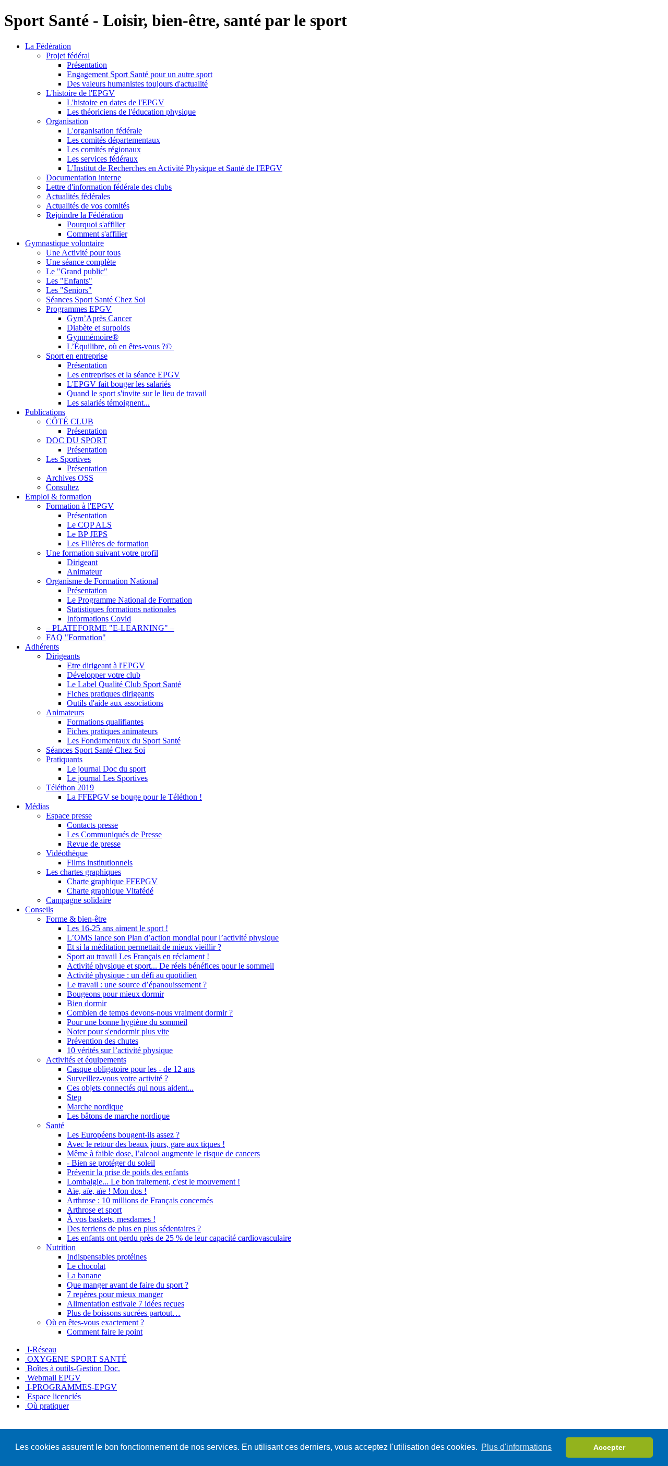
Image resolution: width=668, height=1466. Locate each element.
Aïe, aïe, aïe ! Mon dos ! (107, 1191)
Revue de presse (94, 843)
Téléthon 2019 (70, 787)
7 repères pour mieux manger (115, 1294)
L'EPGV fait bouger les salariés (119, 384)
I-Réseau (40, 1349)
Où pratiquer (47, 1405)
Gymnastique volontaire (64, 243)
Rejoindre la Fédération (84, 215)
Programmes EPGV (79, 308)
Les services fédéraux (102, 158)
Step (74, 1097)
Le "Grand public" (77, 271)
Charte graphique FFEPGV (112, 881)
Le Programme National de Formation (129, 599)
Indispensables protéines (107, 1256)
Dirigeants (63, 656)
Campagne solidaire (78, 900)
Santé (55, 1125)
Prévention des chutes (102, 1040)
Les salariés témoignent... (108, 402)
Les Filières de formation (108, 543)
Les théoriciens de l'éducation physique (131, 111)
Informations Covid (99, 618)
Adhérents (42, 646)
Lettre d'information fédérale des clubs (109, 186)
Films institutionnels (100, 862)
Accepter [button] (609, 1447)
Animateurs (65, 712)
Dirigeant (82, 562)
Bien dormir (86, 1003)
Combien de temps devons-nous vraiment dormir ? (150, 1012)
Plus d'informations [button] (516, 1447)
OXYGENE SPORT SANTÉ (76, 1358)
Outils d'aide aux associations (115, 703)
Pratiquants (64, 759)
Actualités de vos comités (87, 205)
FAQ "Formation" (76, 637)
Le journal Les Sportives (107, 778)
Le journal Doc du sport (106, 768)
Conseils (39, 909)
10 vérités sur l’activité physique (120, 1050)
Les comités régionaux (104, 149)
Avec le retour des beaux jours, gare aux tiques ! (146, 1144)
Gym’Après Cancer (99, 318)
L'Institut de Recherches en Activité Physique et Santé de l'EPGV (174, 168)
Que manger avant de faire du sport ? (127, 1284)
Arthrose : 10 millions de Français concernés (140, 1200)
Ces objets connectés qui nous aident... (130, 1087)
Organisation (67, 121)
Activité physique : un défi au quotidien (132, 975)
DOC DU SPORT (76, 440)
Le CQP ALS (89, 524)
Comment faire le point (104, 1331)
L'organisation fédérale (104, 130)
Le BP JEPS (87, 534)
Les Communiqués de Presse (114, 834)
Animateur (84, 571)
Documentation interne (83, 177)
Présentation (87, 64)
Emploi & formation (58, 496)
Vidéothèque (67, 853)
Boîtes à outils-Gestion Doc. (72, 1368)
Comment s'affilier (97, 233)
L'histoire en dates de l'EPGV (115, 102)
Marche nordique (95, 1106)
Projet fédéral (68, 55)
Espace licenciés (53, 1396)
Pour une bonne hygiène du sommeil (127, 1022)
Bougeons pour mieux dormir (115, 993)
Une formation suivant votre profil (102, 552)
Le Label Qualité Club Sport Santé (124, 684)
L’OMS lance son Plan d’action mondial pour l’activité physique (173, 937)
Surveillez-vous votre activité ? (117, 1078)
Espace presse (69, 815)
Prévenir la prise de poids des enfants (127, 1172)
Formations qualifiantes (105, 721)
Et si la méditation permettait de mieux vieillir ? (144, 947)
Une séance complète (81, 262)
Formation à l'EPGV (80, 506)
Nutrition (61, 1247)
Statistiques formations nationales (121, 609)
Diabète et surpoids (98, 327)
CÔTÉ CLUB (69, 421)
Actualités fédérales (78, 196)
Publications (45, 412)
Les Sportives (68, 459)
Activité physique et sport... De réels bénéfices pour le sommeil (170, 965)
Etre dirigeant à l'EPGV (106, 665)
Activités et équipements (86, 1059)
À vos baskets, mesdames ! (111, 1219)
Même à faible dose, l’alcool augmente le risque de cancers (163, 1153)
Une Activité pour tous (83, 252)
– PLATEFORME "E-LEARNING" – (110, 628)
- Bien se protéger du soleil (111, 1162)
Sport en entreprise (77, 355)
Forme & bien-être (76, 918)
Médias (37, 806)
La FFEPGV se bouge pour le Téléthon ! (134, 796)
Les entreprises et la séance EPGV (123, 374)
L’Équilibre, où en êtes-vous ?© (120, 346)
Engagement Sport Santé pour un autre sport (139, 74)
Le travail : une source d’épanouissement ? (137, 984)
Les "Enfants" (69, 280)
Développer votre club (103, 674)
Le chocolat (86, 1266)
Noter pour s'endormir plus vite (118, 1031)
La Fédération (48, 46)
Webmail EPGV (53, 1377)
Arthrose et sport (94, 1209)
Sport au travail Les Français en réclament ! (138, 956)
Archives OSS (69, 477)
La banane (84, 1275)
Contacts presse (92, 825)
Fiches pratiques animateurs (112, 731)
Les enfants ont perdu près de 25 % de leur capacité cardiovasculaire (179, 1237)
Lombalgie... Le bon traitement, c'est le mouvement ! (153, 1181)
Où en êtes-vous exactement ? (95, 1322)
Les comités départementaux (113, 140)
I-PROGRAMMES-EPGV (71, 1387)
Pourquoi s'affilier (96, 224)
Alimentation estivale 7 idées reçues (125, 1303)
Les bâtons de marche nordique (118, 1115)
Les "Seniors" (69, 290)
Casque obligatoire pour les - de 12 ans (131, 1069)
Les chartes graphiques (83, 872)
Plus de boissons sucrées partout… (124, 1313)
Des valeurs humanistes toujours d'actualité (137, 83)
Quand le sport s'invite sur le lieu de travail (137, 393)
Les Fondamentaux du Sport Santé (124, 740)
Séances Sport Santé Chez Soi (95, 299)
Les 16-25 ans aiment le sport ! (117, 928)
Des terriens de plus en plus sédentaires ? (134, 1228)
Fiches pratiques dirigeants (110, 693)
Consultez (62, 487)
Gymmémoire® (92, 337)
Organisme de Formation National (102, 581)
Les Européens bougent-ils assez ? (123, 1134)
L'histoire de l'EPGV (80, 93)
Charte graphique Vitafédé (110, 890)
